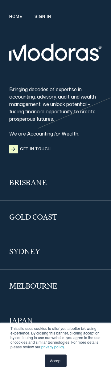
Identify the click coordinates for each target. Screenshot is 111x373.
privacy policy (52, 346)
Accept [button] (55, 360)
